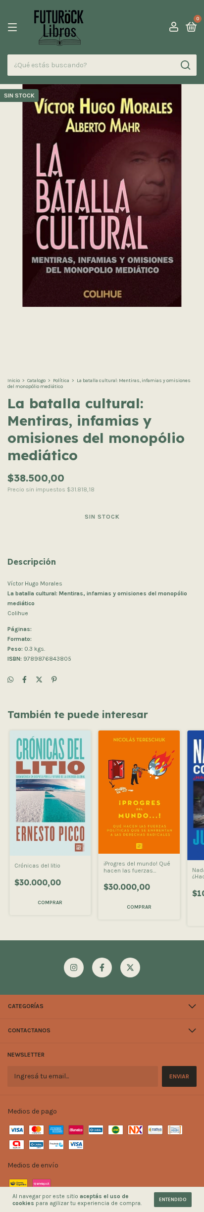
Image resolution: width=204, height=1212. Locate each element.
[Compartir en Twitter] (39, 680)
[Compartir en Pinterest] (54, 680)
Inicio (13, 381)
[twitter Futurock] (130, 967)
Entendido (173, 1200)
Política (61, 381)
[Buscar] (185, 65)
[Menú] (14, 27)
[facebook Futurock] (102, 967)
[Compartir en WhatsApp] (10, 680)
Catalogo (36, 381)
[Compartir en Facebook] (24, 680)
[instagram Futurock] (74, 967)
